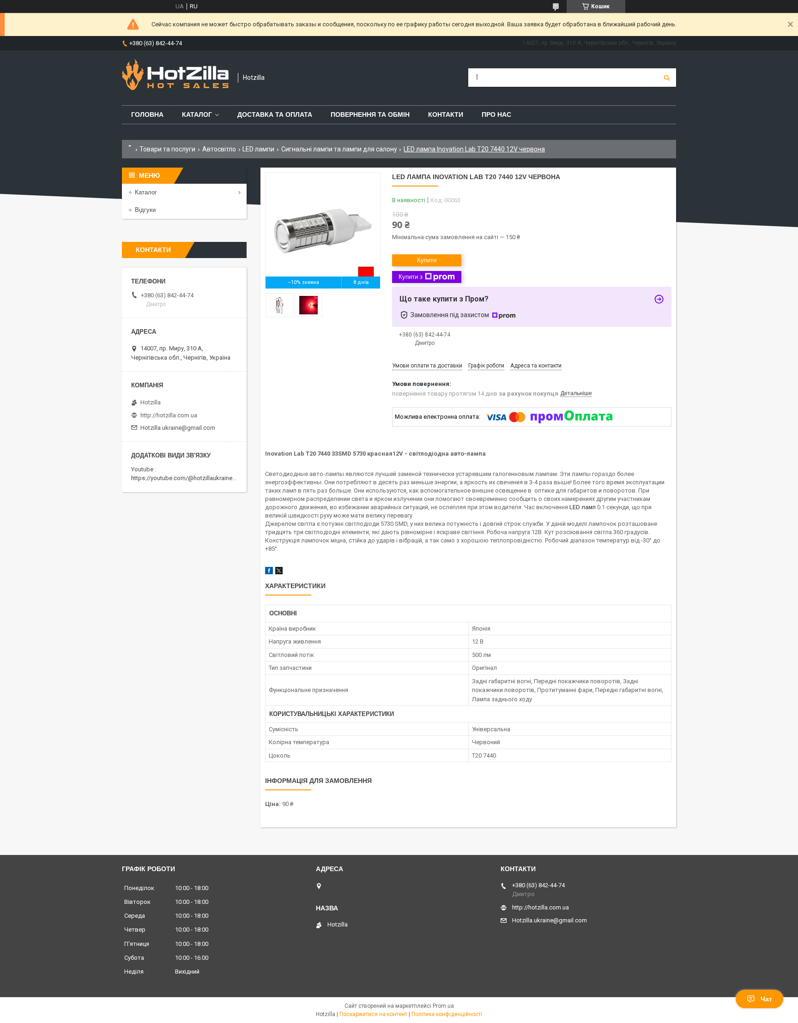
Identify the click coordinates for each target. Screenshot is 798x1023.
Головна (147, 114)
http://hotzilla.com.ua (168, 415)
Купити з (411, 276)
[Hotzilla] (175, 78)
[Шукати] (667, 77)
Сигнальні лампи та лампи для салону (339, 149)
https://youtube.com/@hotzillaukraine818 (186, 478)
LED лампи (258, 149)
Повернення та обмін (370, 114)
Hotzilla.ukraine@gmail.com (177, 427)
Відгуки (145, 209)
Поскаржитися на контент (373, 1014)
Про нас (496, 114)
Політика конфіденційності (446, 1014)
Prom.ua (443, 1006)
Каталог (197, 114)
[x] (279, 572)
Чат (766, 999)
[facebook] (269, 572)
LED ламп (582, 507)
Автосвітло (219, 149)
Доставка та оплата (274, 114)
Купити (426, 260)
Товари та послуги (167, 149)
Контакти (445, 114)
